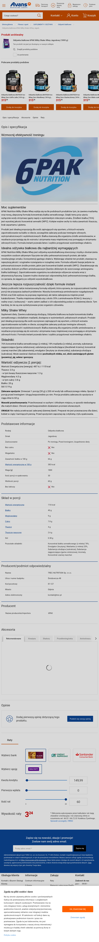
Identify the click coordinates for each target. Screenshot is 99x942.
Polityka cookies (10, 935)
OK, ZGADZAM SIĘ (78, 909)
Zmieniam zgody (78, 917)
